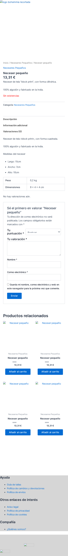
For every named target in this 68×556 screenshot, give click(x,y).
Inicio (5, 63)
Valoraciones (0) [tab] (12, 131)
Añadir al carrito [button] (18, 371)
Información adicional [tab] (15, 125)
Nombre (12, 259)
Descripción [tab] (10, 119)
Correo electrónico (17, 272)
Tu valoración (17, 239)
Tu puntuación (15, 232)
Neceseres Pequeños (21, 63)
